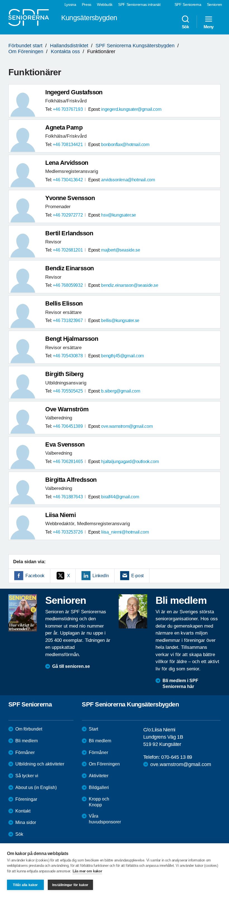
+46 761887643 (68, 496)
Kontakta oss (65, 51)
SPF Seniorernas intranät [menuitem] (139, 4)
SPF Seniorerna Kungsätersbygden (135, 45)
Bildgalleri (99, 787)
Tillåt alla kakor (25, 885)
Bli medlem (26, 740)
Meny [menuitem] (209, 26)
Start (93, 729)
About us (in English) (36, 787)
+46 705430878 (68, 355)
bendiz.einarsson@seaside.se (129, 285)
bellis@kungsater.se (120, 320)
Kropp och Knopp (99, 802)
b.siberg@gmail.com (120, 391)
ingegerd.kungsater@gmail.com (131, 109)
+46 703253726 (68, 532)
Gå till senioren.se (71, 666)
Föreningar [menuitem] (26, 799)
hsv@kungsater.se (118, 215)
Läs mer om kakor (87, 871)
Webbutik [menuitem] (105, 4)
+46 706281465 (68, 461)
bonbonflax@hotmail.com (125, 144)
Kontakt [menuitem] (22, 811)
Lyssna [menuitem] (70, 4)
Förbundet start (25, 45)
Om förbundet (28, 729)
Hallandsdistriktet (69, 45)
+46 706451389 (68, 426)
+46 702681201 (68, 250)
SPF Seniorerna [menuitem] (188, 4)
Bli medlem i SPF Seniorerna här (180, 683)
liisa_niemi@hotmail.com (125, 532)
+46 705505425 (68, 391)
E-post (137, 575)
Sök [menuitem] (185, 26)
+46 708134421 (68, 144)
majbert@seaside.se (120, 250)
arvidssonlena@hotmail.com (128, 179)
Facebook (34, 575)
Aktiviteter (98, 775)
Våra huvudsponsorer (105, 819)
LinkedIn (100, 575)
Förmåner (25, 752)
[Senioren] (22, 613)
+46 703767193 (68, 109)
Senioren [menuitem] (214, 4)
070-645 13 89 (176, 757)
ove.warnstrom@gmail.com (126, 426)
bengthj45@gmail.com (122, 355)
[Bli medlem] (133, 611)
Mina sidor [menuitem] (25, 822)
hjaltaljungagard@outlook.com (130, 461)
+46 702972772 (68, 215)
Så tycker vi (26, 775)
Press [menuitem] (86, 4)
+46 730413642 (68, 179)
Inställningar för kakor (70, 885)
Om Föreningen (25, 51)
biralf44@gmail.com (120, 496)
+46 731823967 (68, 320)
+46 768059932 (68, 285)
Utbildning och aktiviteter (39, 764)
